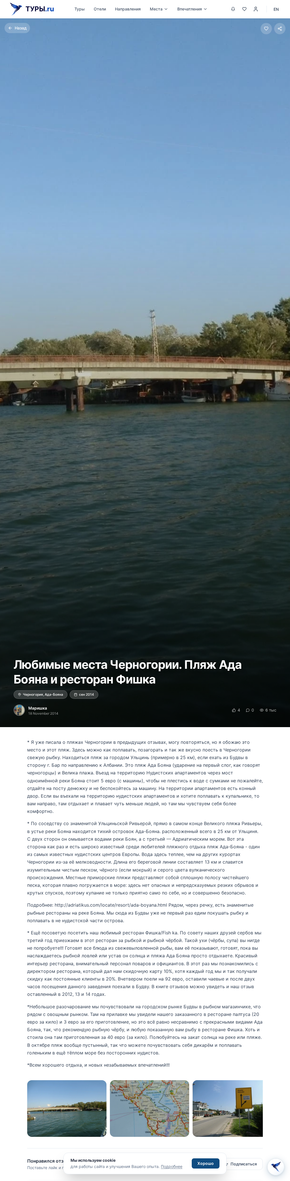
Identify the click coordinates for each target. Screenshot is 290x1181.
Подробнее (171, 1166)
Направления (128, 9)
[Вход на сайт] (256, 9)
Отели (100, 9)
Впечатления (189, 9)
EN (276, 9)
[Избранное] (244, 9)
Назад (21, 27)
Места (156, 9)
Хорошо (205, 1163)
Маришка (37, 708)
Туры (79, 9)
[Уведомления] (233, 9)
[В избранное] (266, 28)
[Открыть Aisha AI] (275, 1164)
